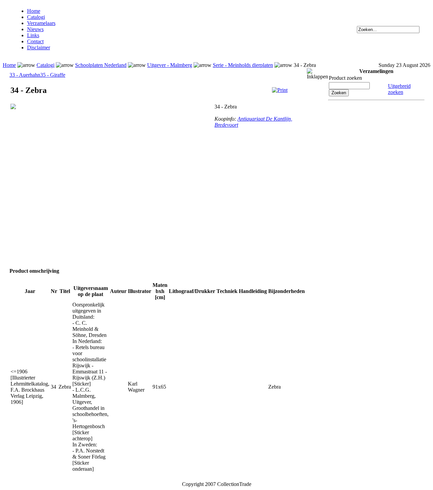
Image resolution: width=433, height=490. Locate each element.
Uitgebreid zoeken (399, 89)
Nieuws (35, 29)
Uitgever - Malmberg (169, 65)
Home (33, 11)
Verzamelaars (41, 23)
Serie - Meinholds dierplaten (243, 65)
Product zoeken (345, 78)
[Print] (280, 90)
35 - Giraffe (52, 75)
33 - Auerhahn (24, 75)
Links (33, 35)
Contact (35, 41)
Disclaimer (38, 47)
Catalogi (36, 17)
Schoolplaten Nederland (101, 65)
